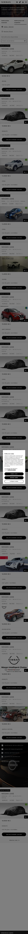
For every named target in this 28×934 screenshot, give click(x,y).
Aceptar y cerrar (14, 473)
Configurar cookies (14, 481)
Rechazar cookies (14, 477)
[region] (14, 467)
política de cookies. (12, 469)
